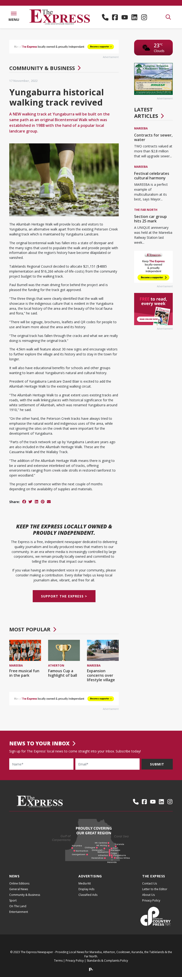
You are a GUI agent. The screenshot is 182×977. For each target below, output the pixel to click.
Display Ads (86, 889)
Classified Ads (87, 895)
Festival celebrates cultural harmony (151, 176)
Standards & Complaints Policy (107, 961)
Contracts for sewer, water (153, 137)
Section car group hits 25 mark (150, 219)
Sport (13, 900)
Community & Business (42, 67)
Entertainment (18, 912)
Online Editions (19, 883)
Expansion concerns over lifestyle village (101, 675)
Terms (58, 961)
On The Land (17, 906)
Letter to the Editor (154, 889)
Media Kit (84, 883)
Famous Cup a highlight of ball (62, 673)
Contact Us (149, 883)
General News (18, 889)
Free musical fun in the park (24, 673)
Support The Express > (64, 596)
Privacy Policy (151, 900)
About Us (148, 895)
